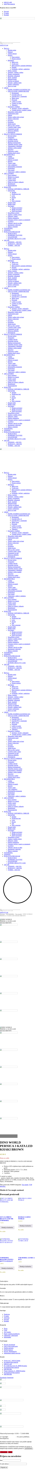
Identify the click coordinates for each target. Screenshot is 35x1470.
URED (6, 88)
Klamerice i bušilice (14, 107)
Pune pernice (16, 57)
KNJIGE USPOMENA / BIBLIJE (18, 189)
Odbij (10, 1452)
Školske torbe (12, 50)
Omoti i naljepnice (13, 84)
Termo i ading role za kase (16, 117)
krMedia (11, 1438)
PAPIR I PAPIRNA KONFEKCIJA (19, 89)
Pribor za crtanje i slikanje (16, 182)
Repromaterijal (12, 185)
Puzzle (14, 197)
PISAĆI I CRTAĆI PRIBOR (13, 134)
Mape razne (15, 98)
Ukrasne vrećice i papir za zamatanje (19, 220)
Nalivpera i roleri (13, 151)
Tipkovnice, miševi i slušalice (17, 172)
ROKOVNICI (12, 233)
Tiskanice (15, 105)
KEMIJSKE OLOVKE (15, 235)
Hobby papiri (12, 178)
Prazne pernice (16, 59)
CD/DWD (11, 158)
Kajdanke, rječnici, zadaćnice (21, 69)
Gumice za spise (17, 103)
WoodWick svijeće (13, 213)
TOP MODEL (8, 228)
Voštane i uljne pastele (14, 148)
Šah (13, 199)
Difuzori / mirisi (13, 216)
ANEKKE (7, 230)
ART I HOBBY (9, 173)
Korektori (11, 122)
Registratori (15, 93)
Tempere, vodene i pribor (15, 72)
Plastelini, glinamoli (14, 76)
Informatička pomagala (15, 166)
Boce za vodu (12, 86)
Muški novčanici (17, 209)
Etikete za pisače (13, 160)
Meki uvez (15, 62)
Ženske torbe (12, 202)
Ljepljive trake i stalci (14, 127)
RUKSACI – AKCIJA (15, 244)
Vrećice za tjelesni (13, 81)
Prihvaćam (4, 1452)
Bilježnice (11, 60)
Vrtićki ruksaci (12, 53)
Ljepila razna (12, 180)
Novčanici (11, 206)
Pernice (10, 55)
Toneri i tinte (12, 163)
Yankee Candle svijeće (15, 214)
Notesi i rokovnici (13, 119)
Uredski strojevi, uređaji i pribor (21, 110)
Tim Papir (12, 1437)
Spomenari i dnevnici (14, 225)
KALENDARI (12, 237)
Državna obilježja (13, 130)
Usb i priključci (12, 165)
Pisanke (14, 67)
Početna (2, 914)
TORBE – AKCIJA (14, 245)
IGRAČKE (11, 190)
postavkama (28, 1448)
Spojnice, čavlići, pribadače (20, 108)
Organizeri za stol (13, 129)
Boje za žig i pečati (13, 125)
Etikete (10, 115)
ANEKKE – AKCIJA (14, 242)
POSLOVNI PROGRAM (12, 232)
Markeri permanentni (14, 142)
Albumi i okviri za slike (15, 223)
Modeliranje (11, 184)
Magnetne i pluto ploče (15, 112)
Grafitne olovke (12, 139)
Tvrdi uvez (15, 64)
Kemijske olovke (13, 141)
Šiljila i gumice (12, 71)
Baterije (10, 161)
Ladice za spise (16, 101)
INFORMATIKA (9, 154)
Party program (16, 201)
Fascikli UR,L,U (17, 95)
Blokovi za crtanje (13, 177)
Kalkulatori (11, 168)
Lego (13, 196)
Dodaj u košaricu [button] (7, 1227)
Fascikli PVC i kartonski (19, 96)
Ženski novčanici (17, 208)
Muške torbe (11, 204)
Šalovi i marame (13, 226)
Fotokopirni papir (13, 113)
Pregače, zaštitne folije (14, 83)
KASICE (11, 221)
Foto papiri (11, 170)
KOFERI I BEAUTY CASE (17, 238)
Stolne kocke (12, 124)
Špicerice (10, 149)
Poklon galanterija (13, 218)
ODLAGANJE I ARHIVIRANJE (18, 91)
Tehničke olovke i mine (15, 144)
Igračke (14, 192)
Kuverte (10, 120)
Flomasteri (11, 137)
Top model (18, 914)
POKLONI (7, 187)
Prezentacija (11, 132)
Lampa (10, 156)
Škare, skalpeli (12, 77)
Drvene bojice (12, 136)
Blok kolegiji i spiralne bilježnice (22, 65)
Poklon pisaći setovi (14, 153)
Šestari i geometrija (13, 74)
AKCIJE (6, 240)
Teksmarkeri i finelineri (15, 146)
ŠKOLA (6, 48)
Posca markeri (12, 175)
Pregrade (14, 100)
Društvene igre (16, 194)
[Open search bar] (1, 41)
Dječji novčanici (17, 211)
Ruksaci (10, 52)
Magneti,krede (12, 79)
